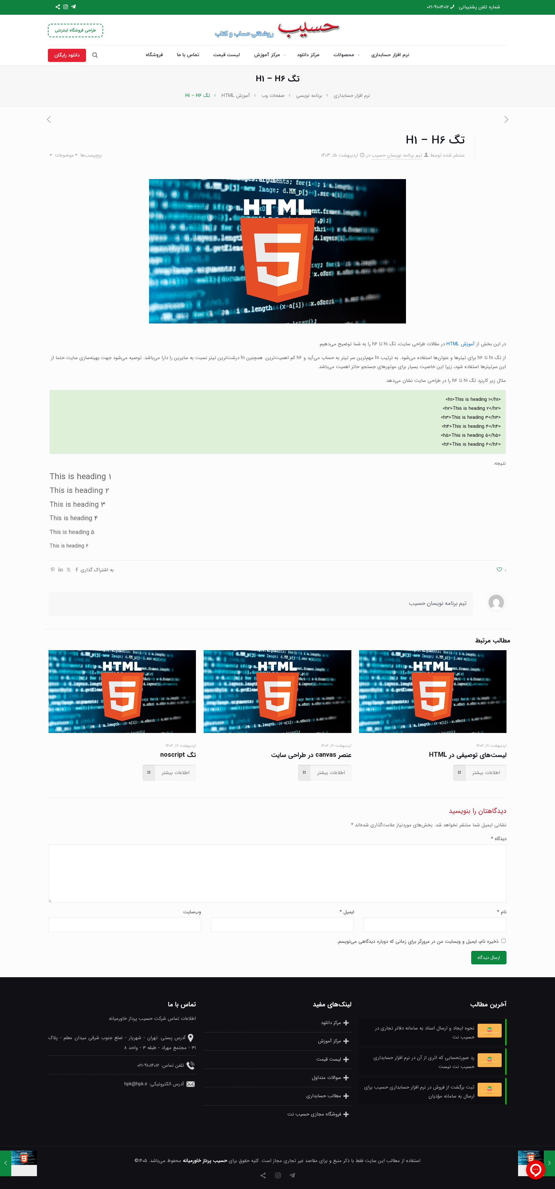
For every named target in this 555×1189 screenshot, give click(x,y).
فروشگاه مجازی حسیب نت (314, 1114)
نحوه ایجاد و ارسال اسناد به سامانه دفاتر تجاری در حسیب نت (424, 1032)
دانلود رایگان (67, 55)
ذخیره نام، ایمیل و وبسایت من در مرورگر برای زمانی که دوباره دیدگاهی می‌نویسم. (417, 941)
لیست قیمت (328, 1060)
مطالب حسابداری (323, 1096)
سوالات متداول (326, 1078)
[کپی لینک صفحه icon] (57, 7)
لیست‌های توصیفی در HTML (468, 755)
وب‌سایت (192, 912)
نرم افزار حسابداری (352, 95)
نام (502, 912)
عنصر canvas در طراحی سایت (311, 755)
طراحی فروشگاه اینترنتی (75, 30)
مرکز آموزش (329, 1041)
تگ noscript (178, 755)
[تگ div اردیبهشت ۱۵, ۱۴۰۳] (18, 1163)
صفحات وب (273, 95)
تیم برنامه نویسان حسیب (397, 155)
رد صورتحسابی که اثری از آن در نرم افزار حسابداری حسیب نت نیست (424, 1062)
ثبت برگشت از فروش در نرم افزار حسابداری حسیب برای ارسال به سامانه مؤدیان (419, 1091)
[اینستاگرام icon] (65, 7)
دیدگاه (499, 839)
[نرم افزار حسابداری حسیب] (277, 30)
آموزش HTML (236, 95)
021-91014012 (438, 7)
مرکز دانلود (331, 1023)
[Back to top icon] (31, 1176)
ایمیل (346, 912)
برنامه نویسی (309, 95)
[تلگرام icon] (73, 7)
